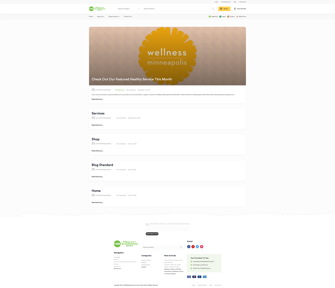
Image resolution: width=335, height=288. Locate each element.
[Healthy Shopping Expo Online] (97, 8)
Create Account (225, 2)
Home (91, 16)
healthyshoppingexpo (104, 90)
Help (235, 2)
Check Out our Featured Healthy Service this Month (132, 79)
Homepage (117, 257)
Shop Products (114, 16)
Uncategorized (119, 90)
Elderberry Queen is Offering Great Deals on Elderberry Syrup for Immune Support (173, 271)
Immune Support (145, 264)
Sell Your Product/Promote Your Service (125, 261)
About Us (100, 16)
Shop (95, 139)
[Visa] (189, 276)
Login (216, 2)
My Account (117, 268)
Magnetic (144, 262)
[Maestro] (200, 276)
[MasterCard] (194, 276)
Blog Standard (102, 165)
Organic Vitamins (146, 260)
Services (98, 113)
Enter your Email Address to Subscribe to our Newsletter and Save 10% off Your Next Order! (167, 224)
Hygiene (143, 267)
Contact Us (242, 2)
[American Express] (205, 276)
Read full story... (97, 99)
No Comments (131, 90)
